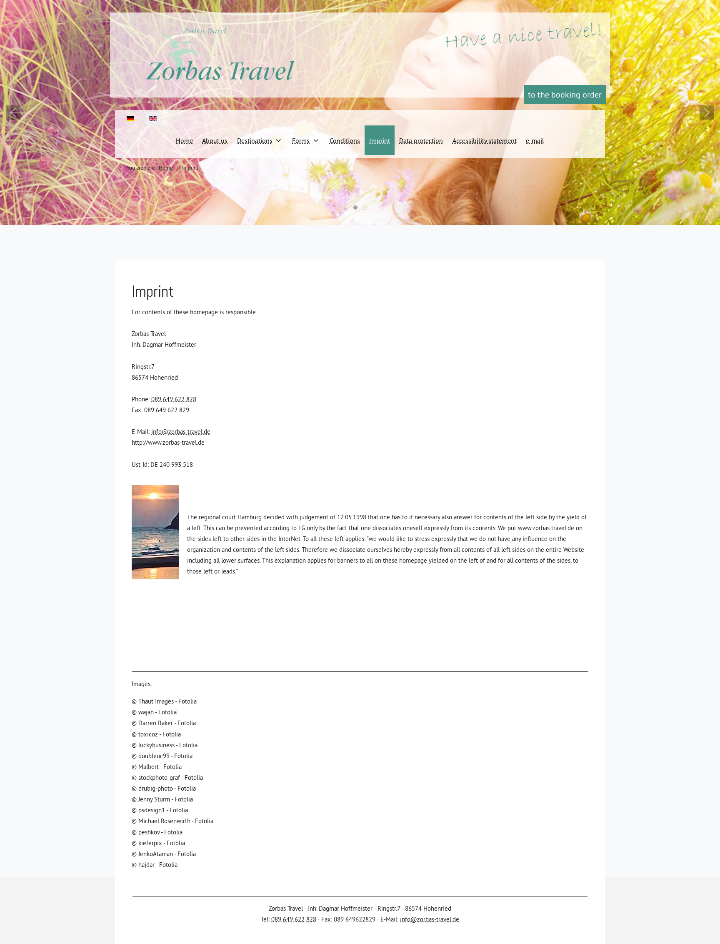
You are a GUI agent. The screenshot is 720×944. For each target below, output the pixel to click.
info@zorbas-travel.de (180, 432)
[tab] (355, 207)
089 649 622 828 (173, 399)
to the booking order (565, 94)
